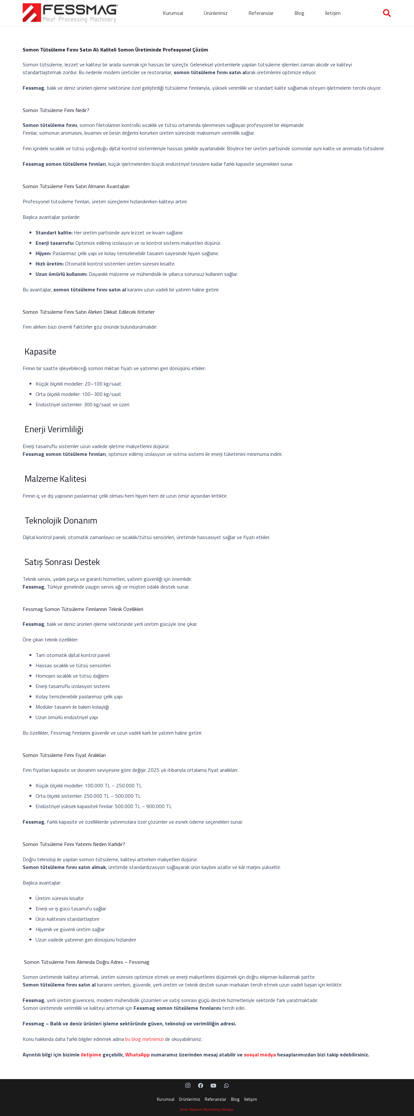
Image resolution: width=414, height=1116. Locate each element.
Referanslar (215, 1099)
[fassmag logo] (70, 13)
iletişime (91, 1054)
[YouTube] (213, 1085)
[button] (186, 13)
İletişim (250, 1099)
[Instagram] (187, 1085)
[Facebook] (200, 1085)
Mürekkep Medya (218, 1109)
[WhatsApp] (226, 1085)
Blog (235, 1099)
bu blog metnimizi (144, 1039)
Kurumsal (165, 1099)
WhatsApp (137, 1054)
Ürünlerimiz (189, 1099)
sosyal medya (260, 1054)
